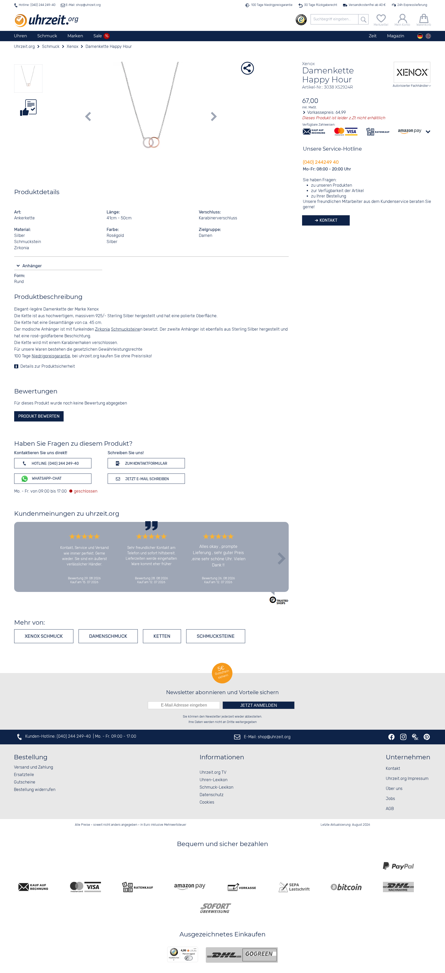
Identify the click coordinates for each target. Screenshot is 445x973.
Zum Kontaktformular (145, 463)
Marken (75, 35)
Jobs (390, 799)
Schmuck (47, 35)
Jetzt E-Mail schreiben (146, 479)
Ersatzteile (24, 775)
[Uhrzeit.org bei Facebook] (391, 737)
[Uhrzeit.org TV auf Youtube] (415, 737)
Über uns (394, 788)
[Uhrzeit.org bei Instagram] (403, 737)
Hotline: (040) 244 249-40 (37, 5)
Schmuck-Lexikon (216, 787)
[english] (428, 36)
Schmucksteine (216, 636)
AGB (390, 809)
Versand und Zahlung (33, 767)
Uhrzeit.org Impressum (407, 778)
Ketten (161, 636)
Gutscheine (24, 782)
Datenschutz (212, 795)
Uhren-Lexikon (213, 780)
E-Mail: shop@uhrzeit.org (83, 5)
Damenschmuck (108, 636)
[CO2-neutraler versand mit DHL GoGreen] (242, 955)
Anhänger (32, 265)
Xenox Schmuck (44, 636)
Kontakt (328, 220)
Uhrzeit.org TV (213, 772)
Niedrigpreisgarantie (51, 356)
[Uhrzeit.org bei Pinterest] (426, 737)
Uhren (20, 35)
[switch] (189, 958)
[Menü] (195, 950)
